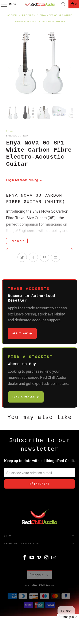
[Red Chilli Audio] (39, 4)
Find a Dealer (23, 397)
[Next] (69, 67)
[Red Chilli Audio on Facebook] (24, 558)
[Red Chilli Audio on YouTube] (32, 558)
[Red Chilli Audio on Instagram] (46, 558)
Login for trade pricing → (24, 180)
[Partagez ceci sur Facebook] (33, 257)
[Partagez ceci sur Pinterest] (44, 257)
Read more (17, 240)
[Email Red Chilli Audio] (54, 558)
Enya (9, 131)
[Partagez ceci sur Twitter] (22, 257)
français (36, 575)
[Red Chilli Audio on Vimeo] (39, 558)
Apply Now (20, 333)
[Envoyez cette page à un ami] (55, 257)
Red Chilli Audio (43, 585)
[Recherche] (63, 4)
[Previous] (9, 67)
